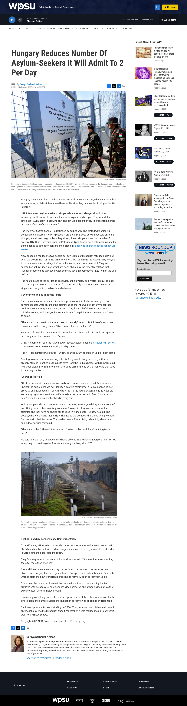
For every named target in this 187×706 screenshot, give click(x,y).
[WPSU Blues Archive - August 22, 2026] (143, 130)
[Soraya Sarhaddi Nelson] (17, 643)
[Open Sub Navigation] (22, 28)
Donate (171, 7)
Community (64, 28)
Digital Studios (46, 28)
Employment (72, 682)
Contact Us (72, 688)
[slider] (24, 19)
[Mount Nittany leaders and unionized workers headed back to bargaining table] (143, 100)
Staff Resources (110, 682)
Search (106, 688)
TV (18, 28)
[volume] (20, 20)
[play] (12, 20)
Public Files (144, 682)
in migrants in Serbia (104, 342)
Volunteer (126, 28)
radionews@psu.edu (147, 297)
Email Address (144, 269)
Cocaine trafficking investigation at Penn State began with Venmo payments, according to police (164, 201)
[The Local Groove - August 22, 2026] (143, 153)
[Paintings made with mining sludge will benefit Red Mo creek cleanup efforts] (143, 52)
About (97, 28)
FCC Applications (146, 688)
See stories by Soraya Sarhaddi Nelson (48, 658)
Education (82, 28)
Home (12, 28)
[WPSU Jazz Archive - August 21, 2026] (143, 176)
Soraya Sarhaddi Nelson (31, 84)
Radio (29, 28)
